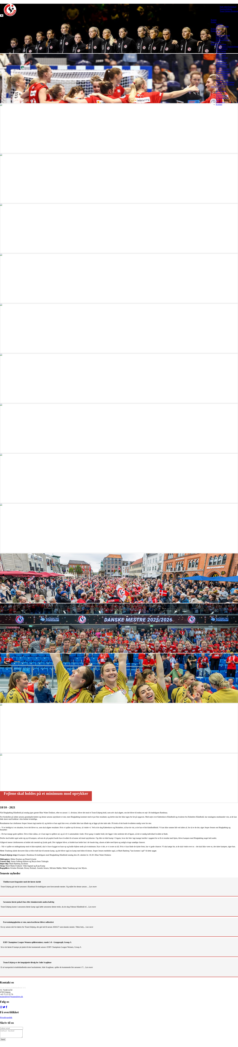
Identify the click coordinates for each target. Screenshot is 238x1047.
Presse (218, 100)
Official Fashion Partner (225, 82)
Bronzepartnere (222, 58)
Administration (221, 96)
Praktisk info (216, 31)
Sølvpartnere (221, 55)
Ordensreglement (222, 40)
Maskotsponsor (222, 78)
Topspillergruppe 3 (223, 73)
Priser (218, 33)
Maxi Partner (221, 51)
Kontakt (219, 104)
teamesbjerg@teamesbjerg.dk (11, 997)
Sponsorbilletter (226, 9)
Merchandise (216, 42)
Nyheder (214, 29)
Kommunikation (222, 98)
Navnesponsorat (222, 75)
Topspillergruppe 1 (223, 69)
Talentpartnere (221, 62)
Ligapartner (220, 80)
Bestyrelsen (220, 102)
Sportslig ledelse (222, 26)
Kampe (214, 20)
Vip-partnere (221, 60)
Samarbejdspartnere (218, 44)
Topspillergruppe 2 (223, 71)
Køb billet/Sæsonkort (228, 7)
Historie (219, 93)
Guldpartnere (221, 53)
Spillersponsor (221, 67)
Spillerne (219, 24)
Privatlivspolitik (6, 1017)
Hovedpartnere (221, 49)
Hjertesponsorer (222, 64)
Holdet (213, 22)
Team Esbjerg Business (229, 11)
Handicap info (221, 38)
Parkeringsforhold (223, 35)
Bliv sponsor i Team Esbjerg (227, 47)
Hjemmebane (221, 91)
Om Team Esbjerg (218, 87)
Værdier (219, 89)
